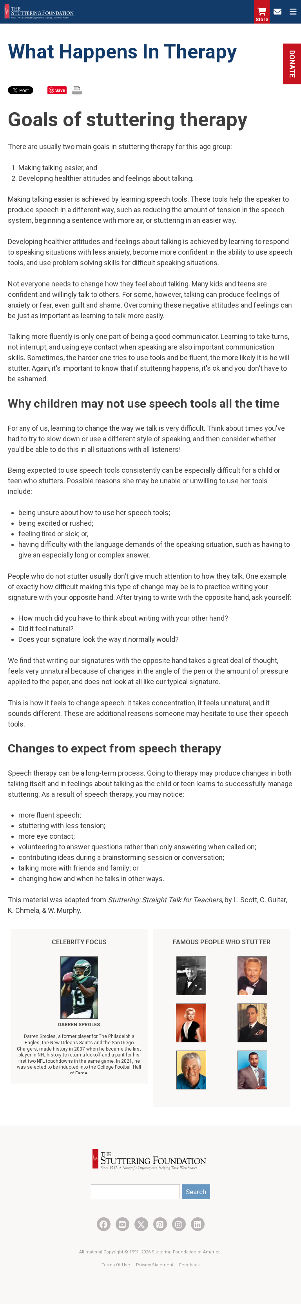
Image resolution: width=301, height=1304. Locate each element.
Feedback (189, 1265)
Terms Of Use (116, 1265)
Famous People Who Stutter (221, 942)
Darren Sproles (79, 1024)
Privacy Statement (155, 1265)
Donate (292, 64)
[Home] (39, 12)
